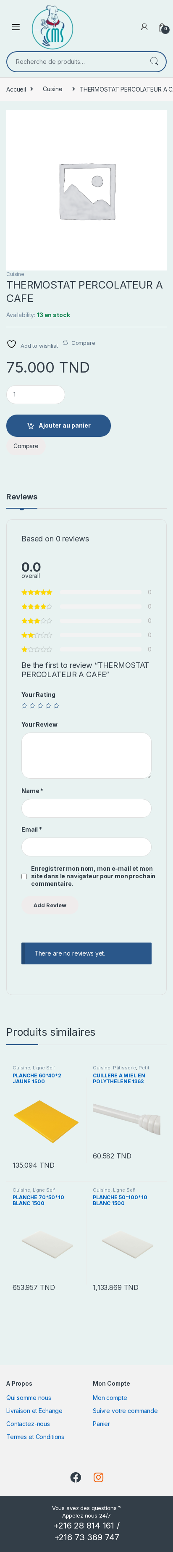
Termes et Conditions (35, 1436)
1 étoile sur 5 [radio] (24, 706)
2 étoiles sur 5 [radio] (32, 706)
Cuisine (53, 88)
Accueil (16, 88)
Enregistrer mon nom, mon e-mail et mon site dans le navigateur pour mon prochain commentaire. (93, 876)
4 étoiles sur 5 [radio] (48, 706)
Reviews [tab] (21, 497)
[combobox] (74, 61)
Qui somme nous (28, 1397)
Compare (83, 342)
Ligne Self (44, 1068)
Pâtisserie (124, 1068)
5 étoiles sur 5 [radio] (56, 706)
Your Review (39, 724)
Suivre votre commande (125, 1410)
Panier (101, 1423)
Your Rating (38, 694)
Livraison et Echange (34, 1410)
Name (32, 790)
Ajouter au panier (65, 425)
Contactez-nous (28, 1423)
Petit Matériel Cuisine (121, 1070)
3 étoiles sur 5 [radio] (40, 706)
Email (31, 829)
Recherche (154, 61)
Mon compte (110, 1397)
